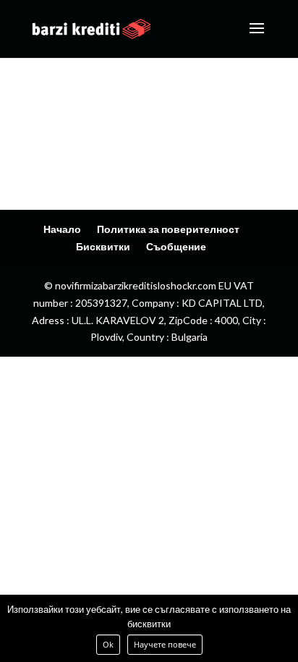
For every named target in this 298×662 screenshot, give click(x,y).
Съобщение (176, 246)
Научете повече (165, 644)
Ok (108, 644)
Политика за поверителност (168, 229)
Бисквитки (103, 246)
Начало (62, 229)
